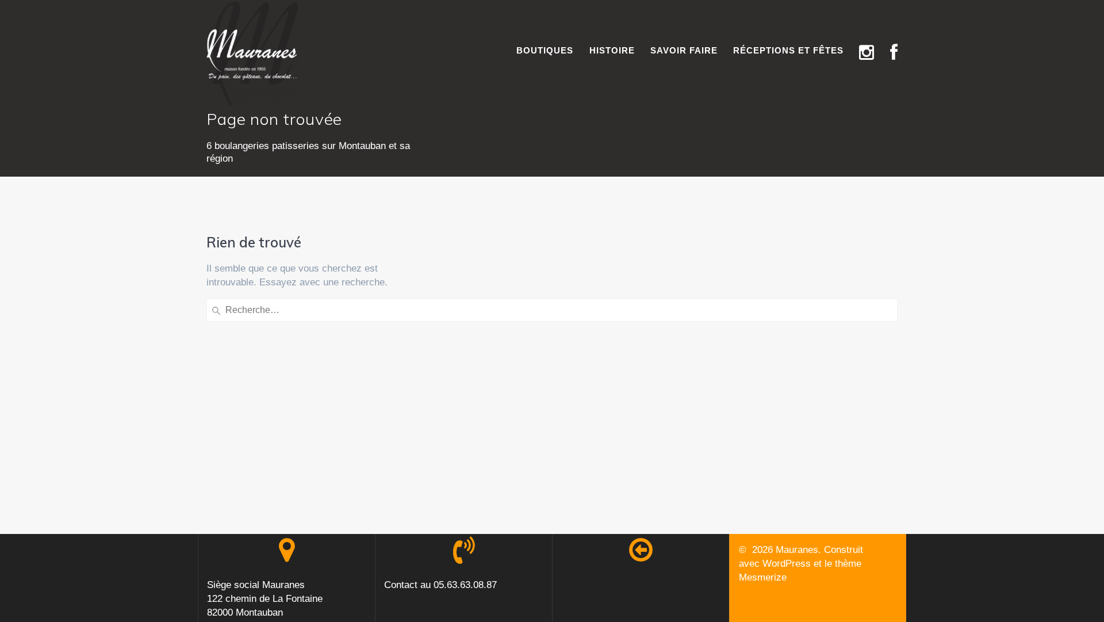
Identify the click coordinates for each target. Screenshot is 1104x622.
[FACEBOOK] (894, 53)
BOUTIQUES (544, 50)
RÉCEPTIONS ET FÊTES (788, 50)
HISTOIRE (612, 50)
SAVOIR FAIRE (684, 50)
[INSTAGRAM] (867, 53)
